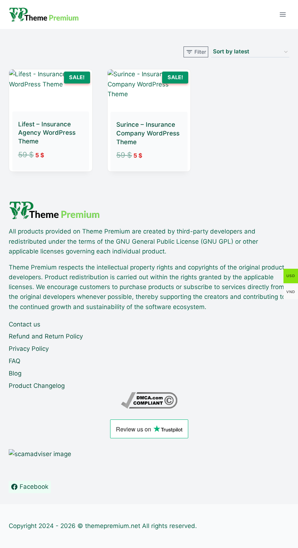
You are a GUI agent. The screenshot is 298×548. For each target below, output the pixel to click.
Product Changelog (37, 385)
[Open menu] (282, 14)
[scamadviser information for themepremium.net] (149, 454)
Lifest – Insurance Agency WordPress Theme (47, 133)
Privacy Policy (29, 348)
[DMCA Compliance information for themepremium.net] (149, 400)
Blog (15, 373)
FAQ (14, 361)
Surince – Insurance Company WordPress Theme (148, 133)
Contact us (24, 324)
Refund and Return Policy (46, 336)
